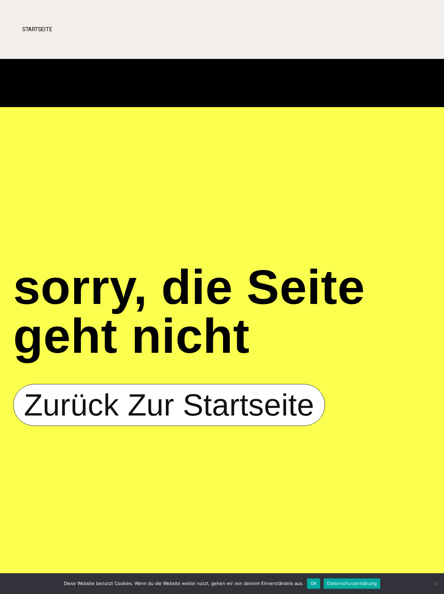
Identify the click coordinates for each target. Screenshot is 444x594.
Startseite (37, 29)
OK (313, 583)
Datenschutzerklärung (352, 583)
